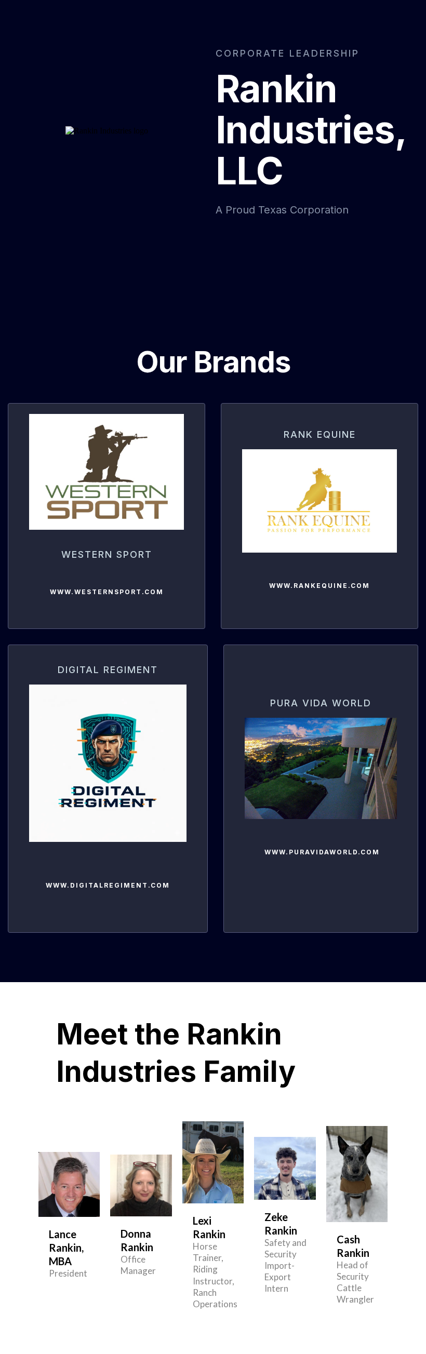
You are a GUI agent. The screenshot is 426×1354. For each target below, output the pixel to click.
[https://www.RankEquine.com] (319, 501)
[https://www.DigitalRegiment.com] (108, 763)
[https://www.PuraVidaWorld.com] (321, 768)
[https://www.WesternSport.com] (106, 472)
